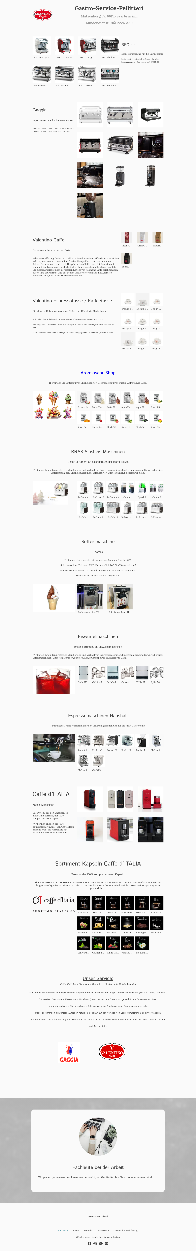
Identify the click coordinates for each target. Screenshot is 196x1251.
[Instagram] (95, 1243)
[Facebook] (89, 1243)
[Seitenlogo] (43, 15)
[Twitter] (101, 1243)
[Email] (106, 1243)
